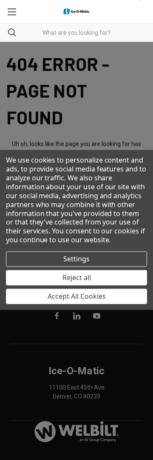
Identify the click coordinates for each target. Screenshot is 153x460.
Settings (76, 259)
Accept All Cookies (77, 296)
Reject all (76, 277)
